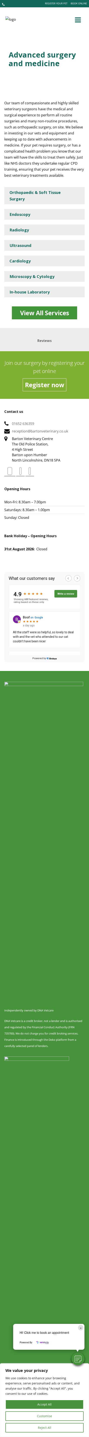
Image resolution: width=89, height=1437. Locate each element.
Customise (44, 1416)
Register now (44, 385)
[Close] (84, 1367)
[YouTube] (20, 471)
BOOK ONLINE (79, 3)
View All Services (44, 313)
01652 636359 (23, 423)
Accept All (44, 1404)
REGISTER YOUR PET (56, 3)
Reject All (44, 1428)
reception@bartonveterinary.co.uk (40, 431)
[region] (44, 1400)
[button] (78, 1358)
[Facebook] (10, 471)
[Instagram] (30, 471)
